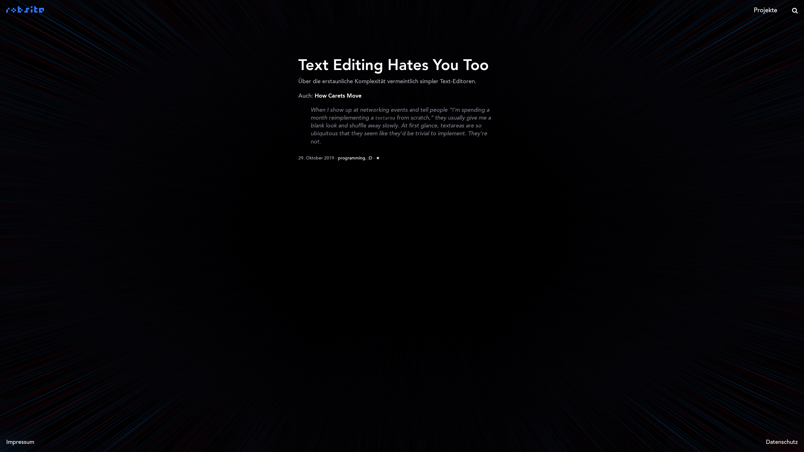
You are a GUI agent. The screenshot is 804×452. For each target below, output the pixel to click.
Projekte (765, 11)
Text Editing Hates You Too (393, 65)
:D (370, 158)
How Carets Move (338, 96)
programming (351, 158)
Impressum (20, 442)
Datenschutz (782, 442)
